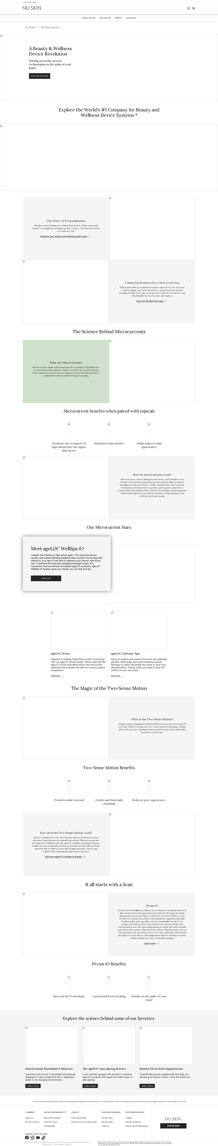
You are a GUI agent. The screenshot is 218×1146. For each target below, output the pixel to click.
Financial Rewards (78, 1118)
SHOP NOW (46, 578)
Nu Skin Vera (107, 1118)
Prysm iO (105, 1126)
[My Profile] (188, 8)
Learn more (33, 1086)
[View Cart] (193, 8)
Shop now (55, 676)
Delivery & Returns (133, 1122)
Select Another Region (30, 2)
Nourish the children (52, 1118)
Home (32, 27)
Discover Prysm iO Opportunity (84, 1122)
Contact (129, 1118)
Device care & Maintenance (137, 1126)
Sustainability (49, 1126)
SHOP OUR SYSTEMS (39, 76)
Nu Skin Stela (107, 1122)
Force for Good (50, 1122)
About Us (29, 1118)
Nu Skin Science (50, 27)
